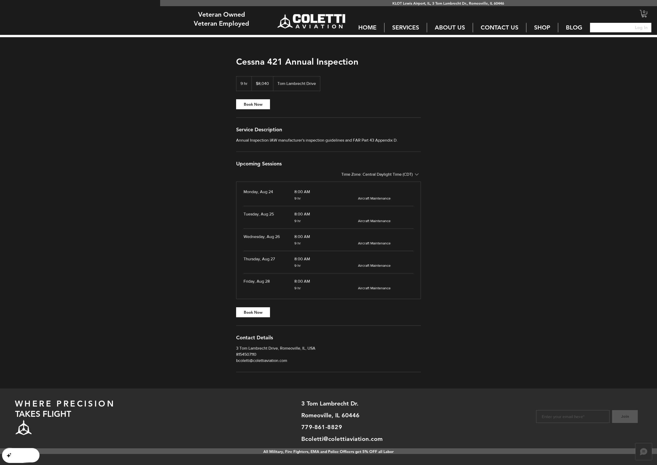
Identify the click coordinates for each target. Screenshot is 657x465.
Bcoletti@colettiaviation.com (342, 438)
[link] (253, 104)
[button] (644, 13)
